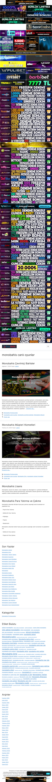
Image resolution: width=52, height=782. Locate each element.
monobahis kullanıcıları (29, 660)
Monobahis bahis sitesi (26, 639)
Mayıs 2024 (5, 728)
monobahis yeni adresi (9, 681)
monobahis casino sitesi (10, 649)
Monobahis (5, 570)
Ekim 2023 (5, 744)
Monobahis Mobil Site (8, 568)
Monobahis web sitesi (25, 677)
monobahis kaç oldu (18, 660)
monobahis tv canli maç (37, 672)
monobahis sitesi (8, 670)
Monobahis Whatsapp (39, 677)
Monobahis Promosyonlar (11, 412)
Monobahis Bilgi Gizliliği (8, 591)
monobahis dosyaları (31, 649)
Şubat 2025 (5, 707)
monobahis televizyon (17, 672)
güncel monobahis (33, 632)
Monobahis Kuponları (7, 557)
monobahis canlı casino (24, 643)
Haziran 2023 (5, 753)
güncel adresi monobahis (19, 632)
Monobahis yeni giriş (24, 681)
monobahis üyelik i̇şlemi (34, 683)
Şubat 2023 (5, 762)
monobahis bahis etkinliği (32, 637)
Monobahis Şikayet (39, 415)
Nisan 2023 (5, 757)
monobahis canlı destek (37, 643)
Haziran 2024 (5, 725)
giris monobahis (35, 630)
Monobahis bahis (9, 637)
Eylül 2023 (5, 746)
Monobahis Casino (30, 647)
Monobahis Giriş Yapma (8, 563)
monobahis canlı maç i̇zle (37, 645)
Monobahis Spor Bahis (8, 586)
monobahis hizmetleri (29, 658)
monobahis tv (27, 672)
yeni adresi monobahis (35, 685)
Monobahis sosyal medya (29, 670)
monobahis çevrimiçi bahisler (25, 415)
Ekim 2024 (5, 716)
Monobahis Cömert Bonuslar (10, 598)
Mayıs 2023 (5, 755)
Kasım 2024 (5, 714)
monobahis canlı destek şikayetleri (22, 645)
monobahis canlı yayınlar (19, 647)
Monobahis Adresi (7, 550)
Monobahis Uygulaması (7, 677)
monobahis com (22, 649)
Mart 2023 (5, 760)
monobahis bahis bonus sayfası (21, 637)
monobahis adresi (30, 634)
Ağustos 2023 (6, 748)
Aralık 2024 (5, 712)
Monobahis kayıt (7, 660)
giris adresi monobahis (11, 630)
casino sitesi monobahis (39, 627)
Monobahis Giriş (22, 476)
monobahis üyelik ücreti (43, 683)
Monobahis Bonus (17, 641)
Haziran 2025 (5, 702)
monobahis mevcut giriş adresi (22, 662)
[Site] (26, 89)
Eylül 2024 (5, 718)
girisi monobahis (25, 630)
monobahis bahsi (37, 639)
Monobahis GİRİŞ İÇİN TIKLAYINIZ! (26, 53)
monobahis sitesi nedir (18, 670)
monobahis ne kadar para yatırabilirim (24, 666)
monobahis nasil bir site (10, 666)
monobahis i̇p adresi (36, 658)
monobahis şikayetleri (17, 685)
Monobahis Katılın (7, 573)
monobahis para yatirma (40, 666)
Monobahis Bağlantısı (8, 575)
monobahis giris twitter (36, 651)
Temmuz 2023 (6, 750)
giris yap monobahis (7, 632)
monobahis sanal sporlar (34, 668)
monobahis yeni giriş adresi (38, 681)
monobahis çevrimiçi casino (8, 683)
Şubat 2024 (5, 734)
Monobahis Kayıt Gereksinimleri (10, 605)
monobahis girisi (22, 651)
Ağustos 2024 (6, 721)
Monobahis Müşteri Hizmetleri (18, 424)
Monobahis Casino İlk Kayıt (9, 561)
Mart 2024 (5, 732)
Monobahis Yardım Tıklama (9, 595)
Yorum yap (7, 417)
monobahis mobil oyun (17, 664)
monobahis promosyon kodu (21, 668)
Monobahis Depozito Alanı (9, 584)
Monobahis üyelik (22, 683)
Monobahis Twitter (40, 675)
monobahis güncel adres (40, 654)
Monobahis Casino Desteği (9, 602)
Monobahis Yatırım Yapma (9, 554)
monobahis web (16, 677)
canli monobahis (28, 627)
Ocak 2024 (5, 737)
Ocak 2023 (5, 764)
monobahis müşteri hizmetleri (35, 476)
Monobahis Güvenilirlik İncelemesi (11, 593)
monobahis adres (18, 634)
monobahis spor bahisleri (42, 670)
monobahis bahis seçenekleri (10, 639)
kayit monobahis (7, 634)
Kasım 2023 (5, 741)
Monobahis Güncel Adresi (10, 656)
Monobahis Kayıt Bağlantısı (9, 589)
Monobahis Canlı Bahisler (9, 582)
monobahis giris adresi (9, 651)
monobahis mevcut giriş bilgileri (33, 662)
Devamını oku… (30, 408)
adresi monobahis (7, 627)
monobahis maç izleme (9, 662)
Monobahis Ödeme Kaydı (9, 579)
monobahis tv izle (26, 674)
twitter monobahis (25, 685)
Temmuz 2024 (6, 723)
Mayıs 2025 (5, 705)
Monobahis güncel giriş (23, 656)
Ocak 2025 (5, 709)
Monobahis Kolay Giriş (8, 577)
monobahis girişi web (21, 654)
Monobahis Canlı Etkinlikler (9, 559)
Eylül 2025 (5, 700)
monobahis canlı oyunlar (10, 415)
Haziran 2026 (5, 698)
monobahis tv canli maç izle (10, 674)
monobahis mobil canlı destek (7, 664)
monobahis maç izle (42, 660)
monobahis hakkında (7, 658)
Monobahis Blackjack (7, 641)
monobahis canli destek (39, 641)
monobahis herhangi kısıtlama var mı (18, 658)
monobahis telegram (7, 672)
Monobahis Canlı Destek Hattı (9, 645)
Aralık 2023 (5, 739)
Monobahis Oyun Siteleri (8, 566)
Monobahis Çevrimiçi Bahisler (18, 363)
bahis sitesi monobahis (19, 627)
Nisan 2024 (5, 730)
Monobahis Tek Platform (8, 600)
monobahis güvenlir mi (36, 656)
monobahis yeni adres (30, 679)
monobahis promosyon (8, 668)
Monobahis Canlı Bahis (9, 643)
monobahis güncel (30, 654)
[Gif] (26, 144)
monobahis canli (29, 641)
